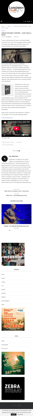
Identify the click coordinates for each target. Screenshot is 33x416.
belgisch (4, 297)
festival (3, 289)
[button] (3, 217)
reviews (3, 282)
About (3, 341)
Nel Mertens (9, 36)
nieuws (3, 278)
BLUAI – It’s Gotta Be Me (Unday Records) (16, 226)
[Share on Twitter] (17, 150)
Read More (20, 414)
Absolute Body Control (8, 142)
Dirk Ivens (19, 142)
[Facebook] (13, 405)
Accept (13, 414)
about (3, 304)
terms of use (5, 348)
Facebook (4, 117)
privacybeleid (5, 344)
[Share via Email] (19, 150)
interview (4, 293)
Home (3, 26)
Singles (9, 26)
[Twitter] (25, 21)
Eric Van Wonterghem (8, 144)
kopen (24, 105)
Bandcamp (10, 117)
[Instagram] (27, 21)
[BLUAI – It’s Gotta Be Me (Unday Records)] (16, 214)
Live (3, 285)
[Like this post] (14, 150)
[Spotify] (29, 21)
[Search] (31, 21)
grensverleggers (5, 300)
